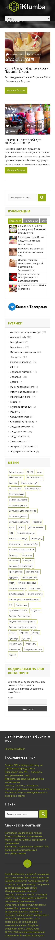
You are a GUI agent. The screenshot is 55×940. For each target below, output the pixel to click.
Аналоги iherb (18, 337)
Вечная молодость (18, 499)
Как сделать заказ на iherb (21, 549)
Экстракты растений (21, 446)
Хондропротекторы (33, 649)
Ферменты (31, 643)
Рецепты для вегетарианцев (22, 621)
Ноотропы (35, 588)
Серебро (24, 632)
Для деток (16, 357)
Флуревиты (14, 649)
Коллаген (13, 555)
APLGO (30, 472)
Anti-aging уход (16, 472)
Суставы (26, 638)
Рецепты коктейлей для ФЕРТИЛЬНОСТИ (23, 141)
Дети (11, 527)
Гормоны (37, 522)
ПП (10, 605)
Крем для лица (32, 571)
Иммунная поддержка (22, 391)
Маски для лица (29, 577)
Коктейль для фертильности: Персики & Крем (27, 70)
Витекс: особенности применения (23, 836)
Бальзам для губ (29, 483)
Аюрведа (13, 483)
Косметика (14, 560)
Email (10, 697)
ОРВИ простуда (16, 594)
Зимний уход (36, 538)
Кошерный (28, 560)
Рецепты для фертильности (22, 627)
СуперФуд (13, 638)
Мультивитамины (17, 588)
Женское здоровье (20, 362)
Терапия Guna (15, 643)
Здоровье (15, 376)
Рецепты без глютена (19, 616)
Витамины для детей (19, 522)
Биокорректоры (32, 488)
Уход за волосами (20, 426)
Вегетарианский (17, 494)
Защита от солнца (18, 538)
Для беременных (36, 527)
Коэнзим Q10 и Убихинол (21, 566)
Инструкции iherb (20, 396)
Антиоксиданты (34, 477)
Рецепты (15, 411)
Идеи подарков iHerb (22, 386)
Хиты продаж (17, 441)
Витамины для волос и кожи (22, 510)
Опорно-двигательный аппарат (24, 599)
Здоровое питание (20, 371)
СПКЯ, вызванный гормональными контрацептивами (27, 850)
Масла (13, 401)
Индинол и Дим (31, 544)
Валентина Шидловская (16, 60)
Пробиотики (22, 605)
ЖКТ (12, 366)
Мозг (11, 582)
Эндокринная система (22, 451)
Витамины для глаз (18, 516)
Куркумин (13, 577)
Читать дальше (16, 90)
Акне (39, 472)
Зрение (14, 381)
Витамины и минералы (23, 352)
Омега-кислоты (35, 594)
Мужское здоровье (21, 406)
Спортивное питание (22, 421)
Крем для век (15, 571)
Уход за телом (18, 436)
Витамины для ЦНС (18, 505)
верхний (27, 863)
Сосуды (35, 632)
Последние (15, 220)
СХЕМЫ (12, 632)
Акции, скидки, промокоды (25, 332)
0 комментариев (17, 54)
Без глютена (15, 488)
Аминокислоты (16, 477)
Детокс (21, 527)
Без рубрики (17, 342)
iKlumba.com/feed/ (15, 748)
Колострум (27, 555)
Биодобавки (17, 347)
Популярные (31, 220)
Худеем (12, 654)
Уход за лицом (18, 431)
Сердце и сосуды (19, 416)
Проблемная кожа (18, 610)
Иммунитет (14, 544)
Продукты (35, 610)
